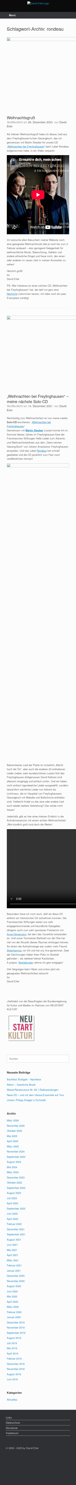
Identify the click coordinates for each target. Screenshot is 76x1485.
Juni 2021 (12, 1244)
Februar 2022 (14, 1224)
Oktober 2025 (14, 1131)
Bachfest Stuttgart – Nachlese (24, 1079)
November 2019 (16, 1327)
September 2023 (16, 1188)
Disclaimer (12, 1428)
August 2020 (14, 1286)
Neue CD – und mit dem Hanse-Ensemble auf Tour (35, 1095)
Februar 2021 (14, 1265)
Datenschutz (13, 1422)
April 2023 (12, 1203)
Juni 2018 (12, 1379)
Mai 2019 (12, 1348)
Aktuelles (12, 1399)
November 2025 (16, 1125)
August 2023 (14, 1193)
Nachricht (12, 294)
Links (9, 1417)
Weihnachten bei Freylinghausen (26, 146)
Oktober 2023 (14, 1182)
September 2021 (16, 1234)
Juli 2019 (12, 1343)
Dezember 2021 (16, 1229)
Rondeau (42, 450)
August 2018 (14, 1374)
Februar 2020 (14, 1312)
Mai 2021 (12, 1250)
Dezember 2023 (16, 1177)
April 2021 (12, 1255)
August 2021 (14, 1239)
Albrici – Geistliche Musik (21, 1084)
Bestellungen (26, 962)
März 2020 (13, 1307)
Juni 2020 (12, 1291)
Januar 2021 (14, 1270)
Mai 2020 (12, 1296)
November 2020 (16, 1281)
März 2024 (13, 1172)
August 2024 (14, 1162)
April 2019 (12, 1353)
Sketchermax (14, 950)
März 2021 (13, 1260)
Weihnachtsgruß (21, 117)
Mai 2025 (12, 1136)
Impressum (12, 1433)
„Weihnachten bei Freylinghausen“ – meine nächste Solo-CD (38, 398)
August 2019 (14, 1338)
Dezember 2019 (16, 1322)
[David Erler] (38, 3)
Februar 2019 (14, 1358)
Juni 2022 (12, 1213)
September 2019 (16, 1333)
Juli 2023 (12, 1198)
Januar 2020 (14, 1317)
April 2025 (12, 1141)
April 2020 (12, 1302)
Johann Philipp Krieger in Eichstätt (26, 1100)
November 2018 (16, 1369)
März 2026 (13, 1120)
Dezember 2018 (16, 1364)
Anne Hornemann (16, 934)
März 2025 (13, 1146)
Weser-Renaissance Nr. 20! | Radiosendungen (32, 1090)
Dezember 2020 (16, 1276)
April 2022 (12, 1219)
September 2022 (16, 1208)
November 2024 (16, 1151)
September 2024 (16, 1157)
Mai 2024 (12, 1167)
